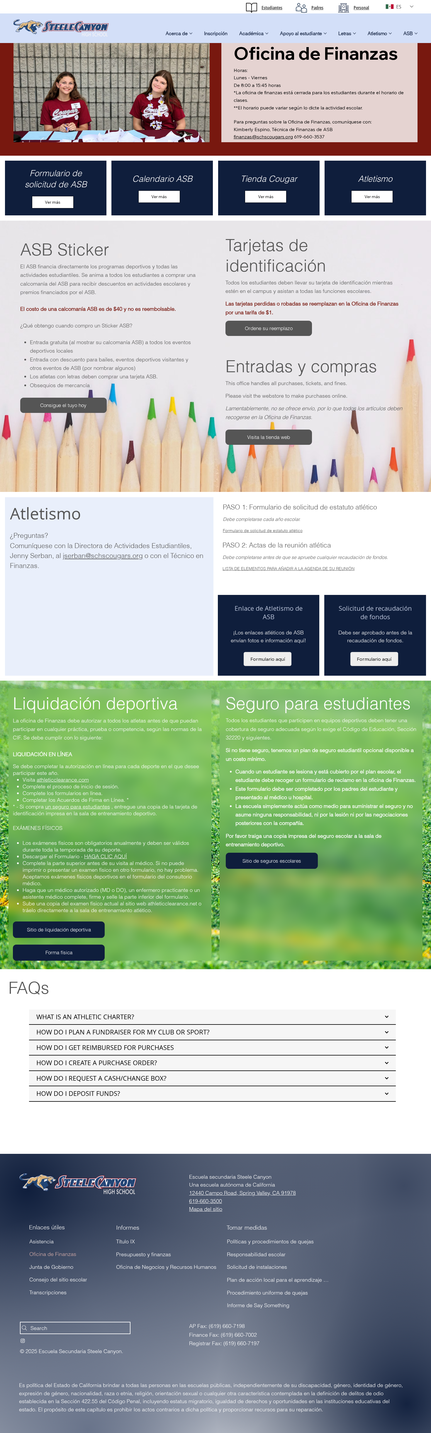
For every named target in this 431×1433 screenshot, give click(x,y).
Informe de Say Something (258, 1305)
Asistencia (41, 1241)
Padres (317, 7)
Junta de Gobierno (51, 1267)
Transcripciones (48, 1292)
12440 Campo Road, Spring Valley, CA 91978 (242, 1193)
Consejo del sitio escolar (58, 1279)
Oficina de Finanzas (52, 1254)
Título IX (125, 1241)
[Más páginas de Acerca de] (190, 33)
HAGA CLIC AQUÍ (105, 856)
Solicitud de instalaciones (257, 1267)
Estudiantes (272, 7)
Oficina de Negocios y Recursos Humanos (166, 1267)
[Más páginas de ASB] (416, 33)
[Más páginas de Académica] (266, 33)
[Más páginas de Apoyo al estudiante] (325, 33)
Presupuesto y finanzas (143, 1254)
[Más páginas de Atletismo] (390, 33)
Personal (361, 7)
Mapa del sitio (205, 1209)
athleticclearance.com (63, 779)
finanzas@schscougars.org (263, 137)
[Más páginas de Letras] (354, 33)
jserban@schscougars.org (103, 556)
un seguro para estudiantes (77, 806)
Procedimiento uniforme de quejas (267, 1292)
